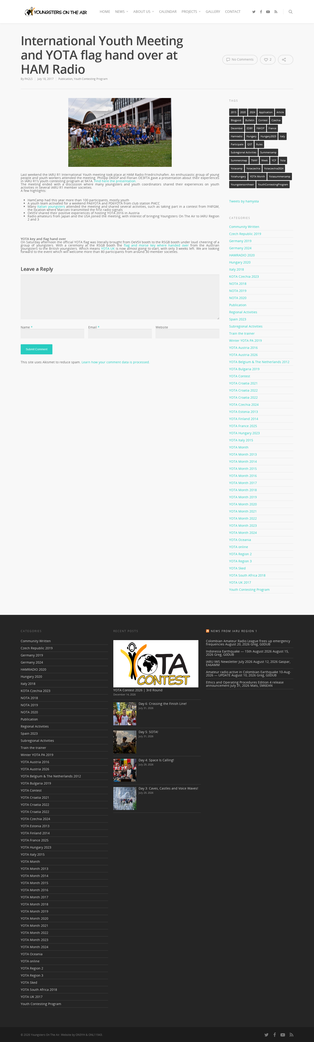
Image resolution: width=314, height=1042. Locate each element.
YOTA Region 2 (240, 554)
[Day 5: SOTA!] (124, 742)
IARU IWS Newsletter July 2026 (229, 661)
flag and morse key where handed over (156, 245)
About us (141, 11)
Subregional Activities (243, 152)
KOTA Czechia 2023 (244, 276)
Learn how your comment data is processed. (116, 362)
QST (249, 144)
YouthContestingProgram (273, 184)
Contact (232, 11)
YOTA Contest (239, 376)
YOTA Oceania (240, 540)
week (264, 160)
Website (162, 327)
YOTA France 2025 (243, 426)
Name (27, 327)
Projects (189, 11)
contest (263, 120)
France (272, 128)
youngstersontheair (242, 184)
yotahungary (238, 176)
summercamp (268, 152)
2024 (252, 112)
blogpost (236, 120)
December (237, 128)
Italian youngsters (51, 206)
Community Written (244, 227)
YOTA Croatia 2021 (243, 383)
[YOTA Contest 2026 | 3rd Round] (155, 663)
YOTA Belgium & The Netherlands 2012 (259, 362)
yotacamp (237, 168)
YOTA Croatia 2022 (243, 390)
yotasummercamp (279, 176)
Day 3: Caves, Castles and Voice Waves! (168, 788)
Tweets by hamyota (244, 201)
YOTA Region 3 (240, 561)
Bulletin (249, 120)
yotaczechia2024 (273, 168)
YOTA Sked (237, 568)
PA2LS (29, 79)
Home (105, 11)
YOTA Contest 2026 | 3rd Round (138, 690)
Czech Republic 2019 (245, 234)
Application (266, 112)
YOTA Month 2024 (243, 532)
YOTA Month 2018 (243, 490)
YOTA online (238, 547)
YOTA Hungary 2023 (244, 433)
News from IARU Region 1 (234, 631)
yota (282, 160)
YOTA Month (257, 176)
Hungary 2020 (240, 262)
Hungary (251, 136)
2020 (243, 112)
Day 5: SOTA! (148, 732)
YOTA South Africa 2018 (247, 575)
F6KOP (261, 128)
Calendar (168, 11)
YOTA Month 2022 (243, 518)
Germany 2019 (240, 241)
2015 (233, 112)
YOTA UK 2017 (240, 582)
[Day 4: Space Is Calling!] (124, 770)
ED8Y (250, 128)
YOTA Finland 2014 (243, 419)
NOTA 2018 (237, 283)
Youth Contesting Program (91, 79)
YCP (274, 160)
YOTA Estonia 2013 (243, 411)
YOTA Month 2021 (243, 511)
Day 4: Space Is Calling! (156, 760)
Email (94, 327)
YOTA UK (108, 248)
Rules (259, 144)
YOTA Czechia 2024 (244, 404)
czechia (275, 120)
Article (280, 112)
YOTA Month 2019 (243, 497)
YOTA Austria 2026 (243, 355)
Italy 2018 (236, 269)
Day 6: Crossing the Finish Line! (163, 703)
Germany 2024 (240, 248)
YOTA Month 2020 (243, 504)
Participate (237, 144)
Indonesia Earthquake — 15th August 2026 (239, 651)
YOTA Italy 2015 (241, 440)
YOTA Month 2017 (243, 483)
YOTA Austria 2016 (243, 347)
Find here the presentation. (115, 181)
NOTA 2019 (237, 291)
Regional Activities (243, 312)
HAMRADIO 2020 (242, 255)
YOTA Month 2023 (243, 525)
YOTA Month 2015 (243, 468)
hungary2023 (268, 136)
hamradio (237, 136)
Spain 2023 (237, 319)
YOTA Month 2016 (243, 475)
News (120, 11)
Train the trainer (242, 333)
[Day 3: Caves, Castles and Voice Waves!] (124, 798)
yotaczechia (253, 168)
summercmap (239, 160)
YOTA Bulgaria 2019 (244, 369)
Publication (65, 79)
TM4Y (254, 160)
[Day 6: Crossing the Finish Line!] (124, 713)
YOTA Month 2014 (243, 461)
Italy (282, 136)
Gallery (213, 11)
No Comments (242, 59)
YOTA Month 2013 (243, 454)
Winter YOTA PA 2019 (245, 340)
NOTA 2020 (237, 298)
